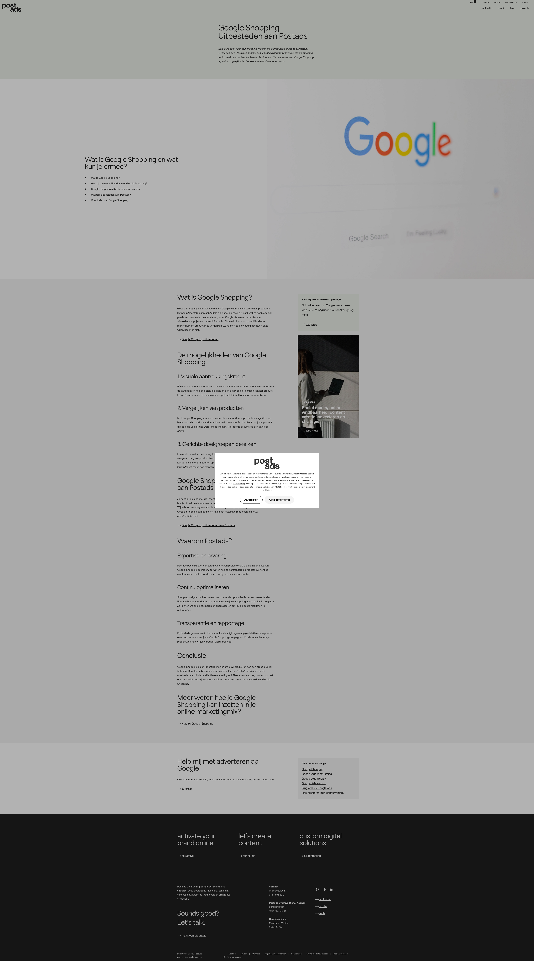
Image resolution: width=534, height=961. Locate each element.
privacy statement (307, 487)
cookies (292, 477)
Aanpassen (251, 499)
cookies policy (239, 483)
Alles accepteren (279, 499)
